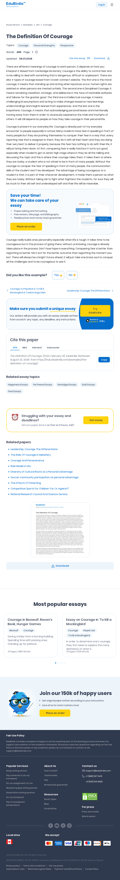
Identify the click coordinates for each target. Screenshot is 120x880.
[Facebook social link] (50, 825)
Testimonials (50, 775)
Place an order (26, 226)
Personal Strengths (44, 45)
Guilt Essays (88, 384)
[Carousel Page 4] (62, 663)
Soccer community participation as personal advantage (44, 477)
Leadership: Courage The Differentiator (88, 290)
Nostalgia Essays (67, 384)
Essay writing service (16, 770)
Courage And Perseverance (27, 460)
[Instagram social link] (69, 825)
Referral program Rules (39, 869)
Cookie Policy (91, 869)
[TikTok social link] (63, 825)
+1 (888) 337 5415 (94, 776)
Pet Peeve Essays (42, 384)
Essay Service (13, 24)
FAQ (46, 780)
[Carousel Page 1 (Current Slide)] (55, 663)
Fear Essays (14, 391)
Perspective (66, 45)
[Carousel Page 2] (57, 663)
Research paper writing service (21, 788)
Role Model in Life (21, 466)
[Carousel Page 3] (60, 663)
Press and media (90, 811)
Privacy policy (13, 865)
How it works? (51, 770)
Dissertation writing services (20, 792)
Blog (46, 803)
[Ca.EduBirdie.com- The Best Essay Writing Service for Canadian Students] (9, 841)
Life (38, 24)
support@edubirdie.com (98, 770)
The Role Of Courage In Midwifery (31, 455)
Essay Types (50, 799)
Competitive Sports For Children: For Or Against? (40, 488)
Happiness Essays (18, 384)
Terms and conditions (34, 865)
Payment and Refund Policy (68, 869)
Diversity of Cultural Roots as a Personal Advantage (42, 472)
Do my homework (15, 797)
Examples (28, 24)
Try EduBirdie (95, 310)
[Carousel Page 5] (64, 663)
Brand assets (88, 816)
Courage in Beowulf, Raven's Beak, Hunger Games (30, 621)
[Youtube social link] (57, 825)
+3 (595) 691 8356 (94, 781)
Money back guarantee (56, 784)
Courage (47, 24)
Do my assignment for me (19, 783)
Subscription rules (15, 869)
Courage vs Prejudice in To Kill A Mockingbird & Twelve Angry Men (28, 290)
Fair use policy (56, 865)
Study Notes (50, 808)
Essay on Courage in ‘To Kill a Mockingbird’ (89, 621)
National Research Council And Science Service (39, 494)
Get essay (95, 420)
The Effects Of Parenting (26, 483)
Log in (101, 4)
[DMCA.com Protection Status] (90, 796)
